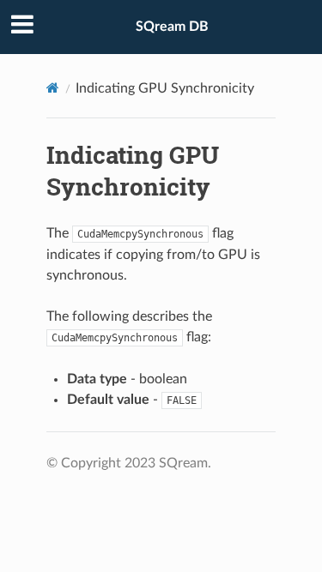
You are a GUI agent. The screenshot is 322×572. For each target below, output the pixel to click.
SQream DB (172, 26)
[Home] (52, 88)
